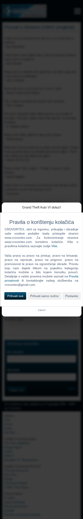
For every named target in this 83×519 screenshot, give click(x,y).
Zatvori (41, 310)
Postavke (71, 296)
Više (54, 246)
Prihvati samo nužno (44, 296)
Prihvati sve (15, 296)
